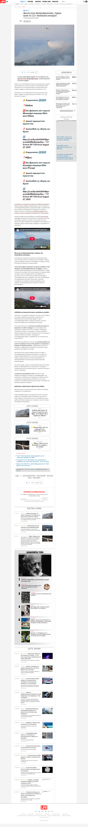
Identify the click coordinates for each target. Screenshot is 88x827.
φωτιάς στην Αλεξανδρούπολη (28, 78)
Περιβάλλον (62, 3)
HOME (16, 6)
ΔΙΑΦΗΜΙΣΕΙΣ (47, 814)
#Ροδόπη (29, 105)
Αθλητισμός (56, 3)
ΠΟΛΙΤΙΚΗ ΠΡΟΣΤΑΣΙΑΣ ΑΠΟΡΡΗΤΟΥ (37, 501)
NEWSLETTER (39, 814)
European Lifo (69, 3)
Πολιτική (26, 3)
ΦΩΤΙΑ (29, 477)
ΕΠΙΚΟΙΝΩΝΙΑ (31, 814)
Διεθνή (21, 3)
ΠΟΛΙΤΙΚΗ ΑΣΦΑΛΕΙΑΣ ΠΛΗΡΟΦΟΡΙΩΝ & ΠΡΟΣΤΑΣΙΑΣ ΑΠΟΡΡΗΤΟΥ (31, 815)
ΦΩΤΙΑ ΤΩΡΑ (50, 475)
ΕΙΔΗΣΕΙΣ (19, 6)
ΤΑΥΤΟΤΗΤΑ (23, 814)
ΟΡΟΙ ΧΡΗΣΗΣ (26, 501)
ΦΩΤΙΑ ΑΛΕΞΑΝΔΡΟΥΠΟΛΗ (29, 475)
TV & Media (43, 3)
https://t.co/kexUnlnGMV (34, 139)
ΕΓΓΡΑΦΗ (45, 498)
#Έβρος (28, 157)
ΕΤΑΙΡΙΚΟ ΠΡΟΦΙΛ (56, 814)
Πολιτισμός (37, 3)
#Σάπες (30, 116)
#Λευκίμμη (27, 165)
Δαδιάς (40, 268)
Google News (32, 469)
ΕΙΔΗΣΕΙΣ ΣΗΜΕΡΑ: (21, 453)
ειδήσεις (18, 470)
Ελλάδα (17, 3)
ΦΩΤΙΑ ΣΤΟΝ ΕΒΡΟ (41, 475)
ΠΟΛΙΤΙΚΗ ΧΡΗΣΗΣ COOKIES (54, 815)
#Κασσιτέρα (28, 113)
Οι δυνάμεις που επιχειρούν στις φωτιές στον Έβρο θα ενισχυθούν (31, 204)
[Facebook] (71, 64)
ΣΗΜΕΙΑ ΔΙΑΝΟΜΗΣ (66, 815)
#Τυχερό (31, 168)
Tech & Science (49, 3)
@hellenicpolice (36, 142)
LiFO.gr (25, 469)
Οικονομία (31, 3)
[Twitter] (73, 64)
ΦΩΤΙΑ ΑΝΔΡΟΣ (36, 477)
